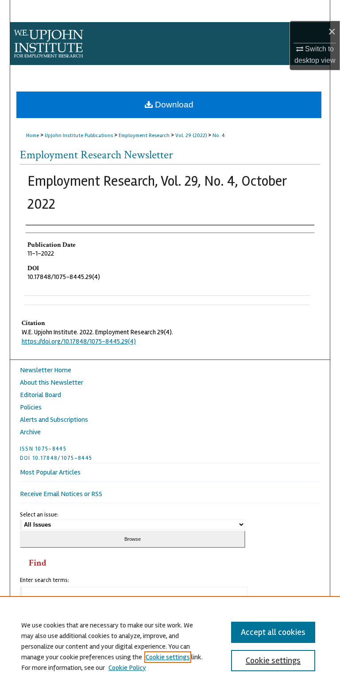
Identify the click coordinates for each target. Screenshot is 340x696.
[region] (170, 646)
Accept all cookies (273, 632)
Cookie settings (168, 657)
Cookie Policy (127, 667)
